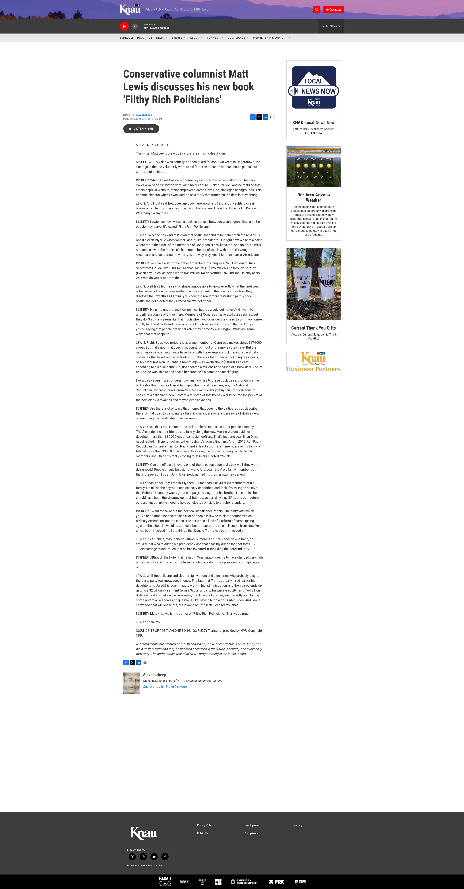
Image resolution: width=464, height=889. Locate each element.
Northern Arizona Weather (313, 197)
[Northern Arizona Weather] (314, 166)
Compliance (236, 37)
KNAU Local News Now (314, 122)
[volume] (135, 26)
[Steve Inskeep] (131, 683)
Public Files (203, 833)
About (194, 37)
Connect (213, 37)
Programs (145, 37)
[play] (124, 26)
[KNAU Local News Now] (314, 87)
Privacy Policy (205, 825)
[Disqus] (232, 763)
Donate (335, 9)
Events (177, 37)
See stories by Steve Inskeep (165, 686)
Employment (252, 825)
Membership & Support (270, 37)
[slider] (140, 26)
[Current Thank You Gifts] (314, 284)
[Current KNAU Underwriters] (314, 361)
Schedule (127, 37)
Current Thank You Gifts (313, 328)
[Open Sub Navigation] (166, 37)
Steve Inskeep (143, 115)
